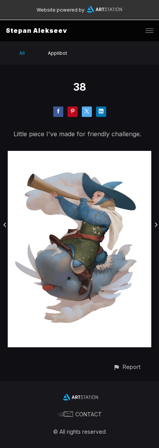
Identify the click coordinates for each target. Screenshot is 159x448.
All (22, 53)
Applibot (57, 53)
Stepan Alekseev (36, 30)
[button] (127, 367)
